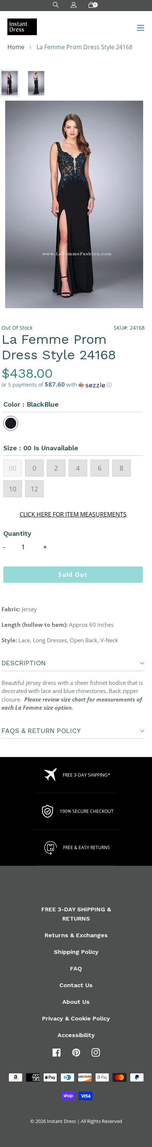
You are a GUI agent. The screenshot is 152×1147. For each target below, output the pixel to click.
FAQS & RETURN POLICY (41, 730)
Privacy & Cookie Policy (76, 1018)
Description (23, 663)
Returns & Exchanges (76, 935)
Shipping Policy (76, 951)
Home (15, 47)
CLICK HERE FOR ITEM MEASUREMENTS (73, 514)
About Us (76, 1001)
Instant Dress (61, 1121)
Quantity (17, 533)
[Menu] (138, 26)
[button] (73, 384)
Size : (40, 448)
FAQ (76, 968)
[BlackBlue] (10, 423)
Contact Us (76, 985)
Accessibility (76, 1035)
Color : (31, 404)
